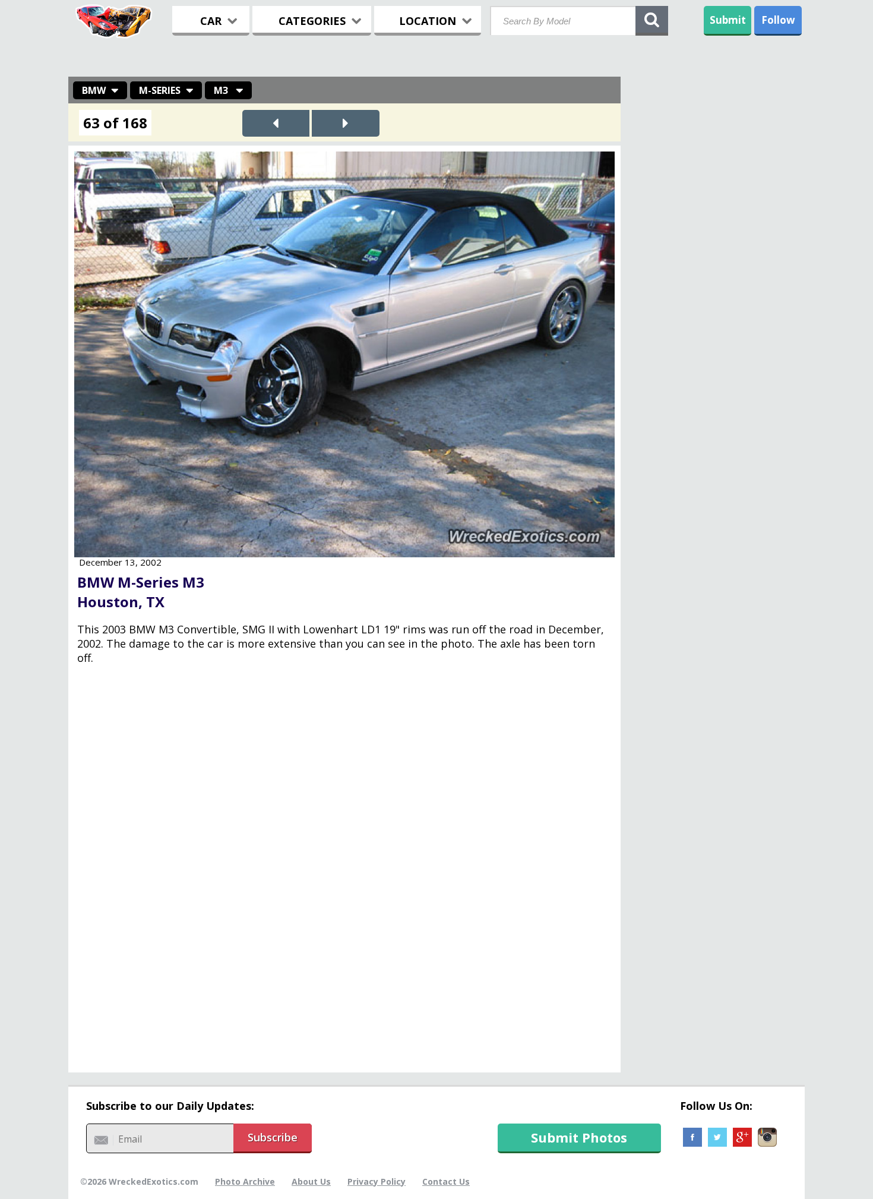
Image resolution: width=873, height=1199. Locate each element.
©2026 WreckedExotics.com (139, 1181)
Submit (728, 20)
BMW (94, 90)
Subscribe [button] (273, 1137)
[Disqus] (344, 877)
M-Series (160, 90)
